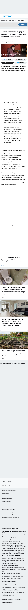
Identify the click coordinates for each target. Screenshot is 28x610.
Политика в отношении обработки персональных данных (14, 514)
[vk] (12, 225)
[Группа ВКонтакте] (7, 60)
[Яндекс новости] (20, 60)
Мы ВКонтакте (20, 20)
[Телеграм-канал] (20, 63)
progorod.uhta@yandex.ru (7, 541)
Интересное (4, 522)
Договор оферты (5, 493)
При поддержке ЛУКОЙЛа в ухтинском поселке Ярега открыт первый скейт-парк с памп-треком (13, 262)
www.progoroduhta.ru (13, 528)
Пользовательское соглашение (8, 509)
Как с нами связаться (6, 501)
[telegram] (16, 225)
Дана (14, 42)
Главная (3, 520)
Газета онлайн (4, 20)
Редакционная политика (7, 498)
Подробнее (11, 595)
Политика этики (5, 495)
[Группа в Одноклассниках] (5, 485)
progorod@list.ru (9, 539)
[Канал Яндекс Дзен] (7, 63)
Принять (22, 24)
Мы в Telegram (12, 20)
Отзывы (3, 503)
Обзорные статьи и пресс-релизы (9, 490)
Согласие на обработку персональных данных (11, 512)
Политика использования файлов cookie (10, 517)
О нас (3, 506)
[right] (26, 20)
